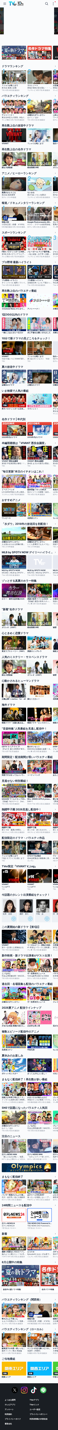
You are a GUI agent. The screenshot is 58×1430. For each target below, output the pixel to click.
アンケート (9, 1409)
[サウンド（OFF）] (49, 31)
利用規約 (8, 1414)
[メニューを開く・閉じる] (53, 3)
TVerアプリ (34, 1400)
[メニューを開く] (4, 3)
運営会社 (8, 1424)
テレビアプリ (10, 1404)
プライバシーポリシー (38, 1414)
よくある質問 (10, 1400)
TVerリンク (34, 1404)
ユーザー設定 (35, 1409)
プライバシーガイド (13, 1419)
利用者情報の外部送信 (38, 1419)
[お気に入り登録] (13, 918)
